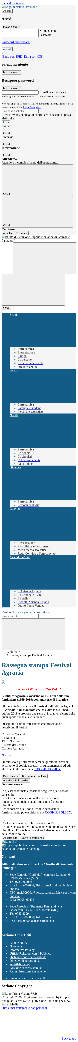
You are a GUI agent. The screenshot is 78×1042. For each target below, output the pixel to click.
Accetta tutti (16, 780)
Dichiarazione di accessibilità (28, 957)
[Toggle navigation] (33, 290)
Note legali (16, 946)
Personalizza (10, 776)
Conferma (21, 233)
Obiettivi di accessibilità (25, 960)
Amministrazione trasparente (28, 971)
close (6, 307)
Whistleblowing (20, 964)
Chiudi (6, 133)
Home (13, 651)
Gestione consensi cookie (26, 967)
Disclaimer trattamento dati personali (25, 1008)
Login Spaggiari (32, 107)
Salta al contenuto (13, 3)
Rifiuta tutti (34, 776)
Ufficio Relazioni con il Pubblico (30, 953)
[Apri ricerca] (44, 258)
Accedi (7, 10)
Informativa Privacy (22, 950)
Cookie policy (18, 942)
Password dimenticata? (16, 42)
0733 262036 (23, 881)
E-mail (43, 92)
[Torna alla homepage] (39, 238)
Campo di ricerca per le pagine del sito (26, 612)
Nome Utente (47, 30)
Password (45, 35)
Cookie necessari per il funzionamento (26, 823)
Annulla (7, 233)
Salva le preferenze (32, 837)
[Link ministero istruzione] (19, 7)
